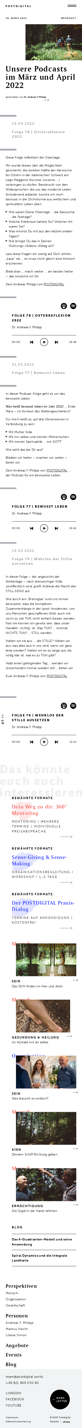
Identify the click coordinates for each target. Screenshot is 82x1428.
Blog (11, 1364)
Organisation (16, 1299)
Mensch (12, 1293)
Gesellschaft (15, 1305)
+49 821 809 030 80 (22, 1383)
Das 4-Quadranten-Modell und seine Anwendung (42, 1241)
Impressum (12, 1417)
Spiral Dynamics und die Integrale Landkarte (39, 1258)
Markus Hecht (17, 1329)
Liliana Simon (16, 1335)
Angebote (17, 1345)
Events (14, 1355)
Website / (56, 1421)
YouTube (14, 1405)
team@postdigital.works (24, 1377)
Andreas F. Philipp (19, 1323)
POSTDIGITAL (54, 284)
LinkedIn (13, 1393)
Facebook (15, 1399)
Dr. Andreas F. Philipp (35, 96)
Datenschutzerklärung (18, 1421)
